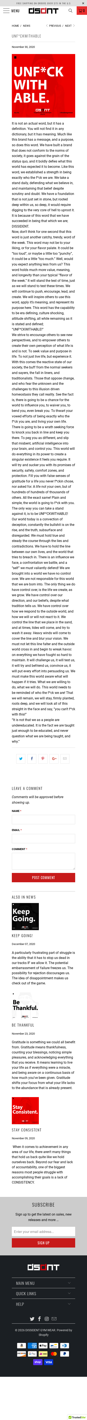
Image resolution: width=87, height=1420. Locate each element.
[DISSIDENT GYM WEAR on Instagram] (47, 1319)
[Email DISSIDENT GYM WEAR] (54, 1319)
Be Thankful (23, 1025)
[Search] (72, 11)
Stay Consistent (27, 1129)
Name (16, 811)
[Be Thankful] (25, 1018)
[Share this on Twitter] (20, 759)
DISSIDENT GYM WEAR (40, 1330)
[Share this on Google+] (53, 759)
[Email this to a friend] (64, 759)
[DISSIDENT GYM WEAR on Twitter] (32, 1319)
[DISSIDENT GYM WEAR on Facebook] (40, 1319)
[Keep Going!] (25, 929)
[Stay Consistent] (25, 1123)
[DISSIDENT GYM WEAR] (43, 10)
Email (17, 830)
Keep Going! (22, 935)
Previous (55, 25)
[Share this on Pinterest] (42, 759)
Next (68, 25)
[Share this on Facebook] (31, 759)
